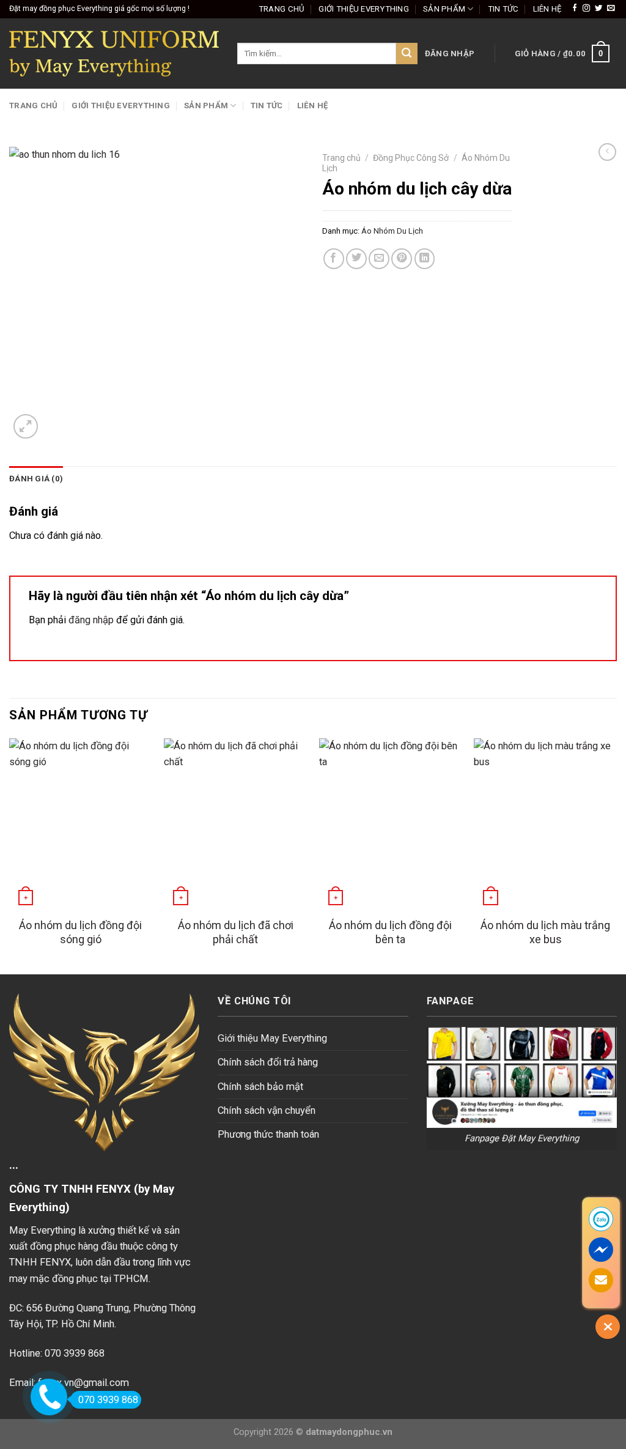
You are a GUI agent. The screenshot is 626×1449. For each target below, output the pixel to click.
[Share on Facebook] (333, 258)
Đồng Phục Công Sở (411, 158)
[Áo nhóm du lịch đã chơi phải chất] (235, 824)
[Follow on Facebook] (574, 8)
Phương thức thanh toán (268, 1134)
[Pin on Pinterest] (401, 258)
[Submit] (407, 53)
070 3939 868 (108, 1400)
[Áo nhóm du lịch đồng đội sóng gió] (80, 824)
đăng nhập (91, 620)
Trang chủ (281, 8)
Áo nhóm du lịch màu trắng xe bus (545, 932)
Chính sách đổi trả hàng (268, 1062)
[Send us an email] (610, 8)
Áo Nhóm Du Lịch (392, 230)
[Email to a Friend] (379, 258)
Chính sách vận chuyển (266, 1110)
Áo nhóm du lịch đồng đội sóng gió (80, 932)
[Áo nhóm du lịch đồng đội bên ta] (390, 824)
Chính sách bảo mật (260, 1086)
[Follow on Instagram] (586, 8)
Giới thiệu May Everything (272, 1038)
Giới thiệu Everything (364, 8)
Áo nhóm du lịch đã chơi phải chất (235, 932)
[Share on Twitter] (356, 258)
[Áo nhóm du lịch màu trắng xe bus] (545, 824)
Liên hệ (547, 8)
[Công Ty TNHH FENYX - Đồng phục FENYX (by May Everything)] (114, 53)
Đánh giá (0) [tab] (36, 478)
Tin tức (503, 8)
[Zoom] (25, 426)
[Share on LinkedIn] (424, 258)
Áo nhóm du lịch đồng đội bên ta (390, 932)
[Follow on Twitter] (598, 8)
